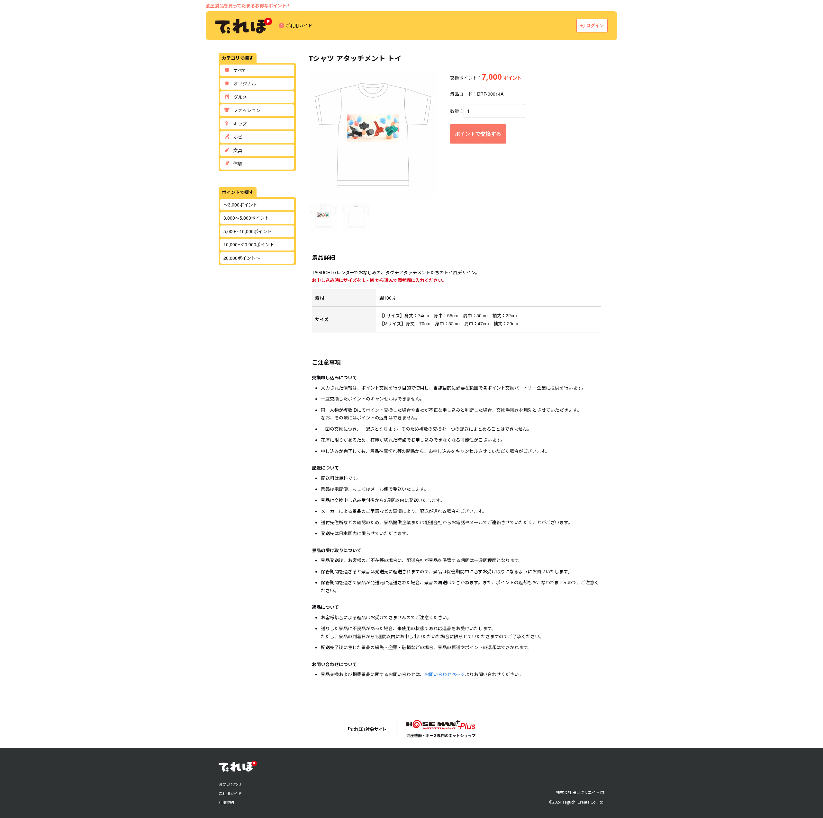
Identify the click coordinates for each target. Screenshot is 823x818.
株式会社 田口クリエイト (578, 792)
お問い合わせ (230, 784)
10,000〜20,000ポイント (248, 244)
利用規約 (226, 802)
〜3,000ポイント (240, 204)
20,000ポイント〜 (241, 258)
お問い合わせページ (444, 674)
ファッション (246, 110)
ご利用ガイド (298, 25)
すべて (239, 70)
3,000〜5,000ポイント (246, 218)
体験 (237, 163)
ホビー (240, 137)
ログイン (595, 25)
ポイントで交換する (478, 133)
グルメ (240, 97)
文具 (237, 150)
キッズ (240, 123)
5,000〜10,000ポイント (247, 231)
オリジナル (244, 83)
